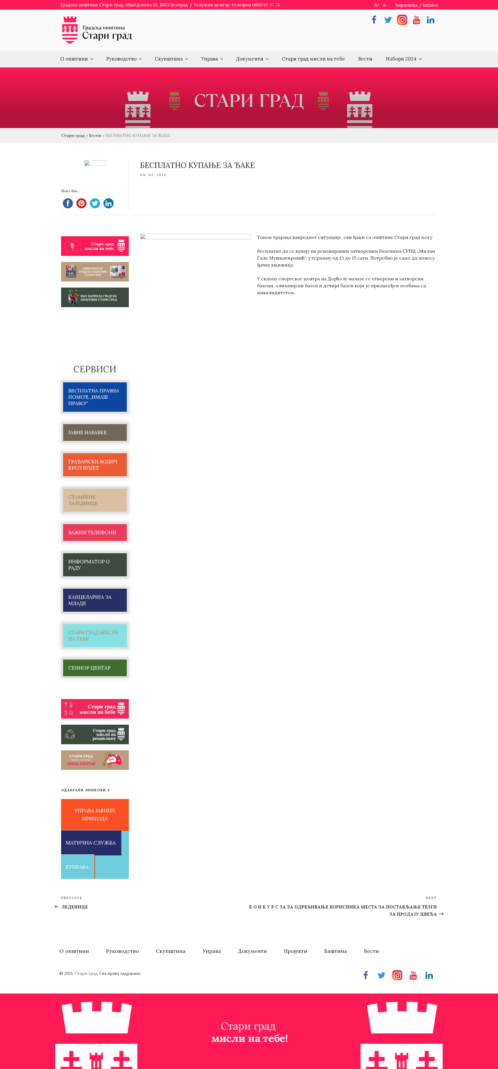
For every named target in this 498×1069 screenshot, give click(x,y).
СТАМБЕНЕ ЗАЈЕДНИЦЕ (83, 500)
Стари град (73, 135)
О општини (74, 59)
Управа (209, 59)
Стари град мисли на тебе (313, 59)
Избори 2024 (401, 59)
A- (385, 5)
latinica (430, 5)
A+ (377, 4)
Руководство (121, 59)
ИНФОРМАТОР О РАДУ (89, 564)
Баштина (335, 951)
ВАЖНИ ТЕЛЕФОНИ (92, 532)
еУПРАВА (77, 867)
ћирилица (407, 5)
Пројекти (295, 951)
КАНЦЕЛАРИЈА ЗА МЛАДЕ (90, 600)
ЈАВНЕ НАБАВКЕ (87, 432)
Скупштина (169, 59)
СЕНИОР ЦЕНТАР (89, 668)
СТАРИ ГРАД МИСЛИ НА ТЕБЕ (93, 635)
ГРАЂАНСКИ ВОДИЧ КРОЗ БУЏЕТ (92, 464)
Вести (365, 59)
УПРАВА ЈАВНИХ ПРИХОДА (95, 814)
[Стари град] (97, 43)
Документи (249, 59)
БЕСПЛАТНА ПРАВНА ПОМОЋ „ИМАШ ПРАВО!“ (93, 397)
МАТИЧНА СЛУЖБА (91, 842)
